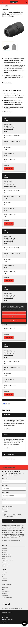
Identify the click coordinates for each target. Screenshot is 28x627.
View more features (7, 82)
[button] (2, 604)
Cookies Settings (13, 313)
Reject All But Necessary (14, 316)
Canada (6, 511)
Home (2, 6)
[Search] (26, 2)
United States (7, 509)
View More (7, 403)
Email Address (5, 492)
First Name (4, 478)
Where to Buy (9, 168)
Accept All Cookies (14, 320)
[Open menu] (2, 2)
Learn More (6, 428)
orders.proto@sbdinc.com (9, 534)
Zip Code (4, 499)
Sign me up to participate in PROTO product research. (13, 515)
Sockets (6, 5)
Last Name (4, 485)
